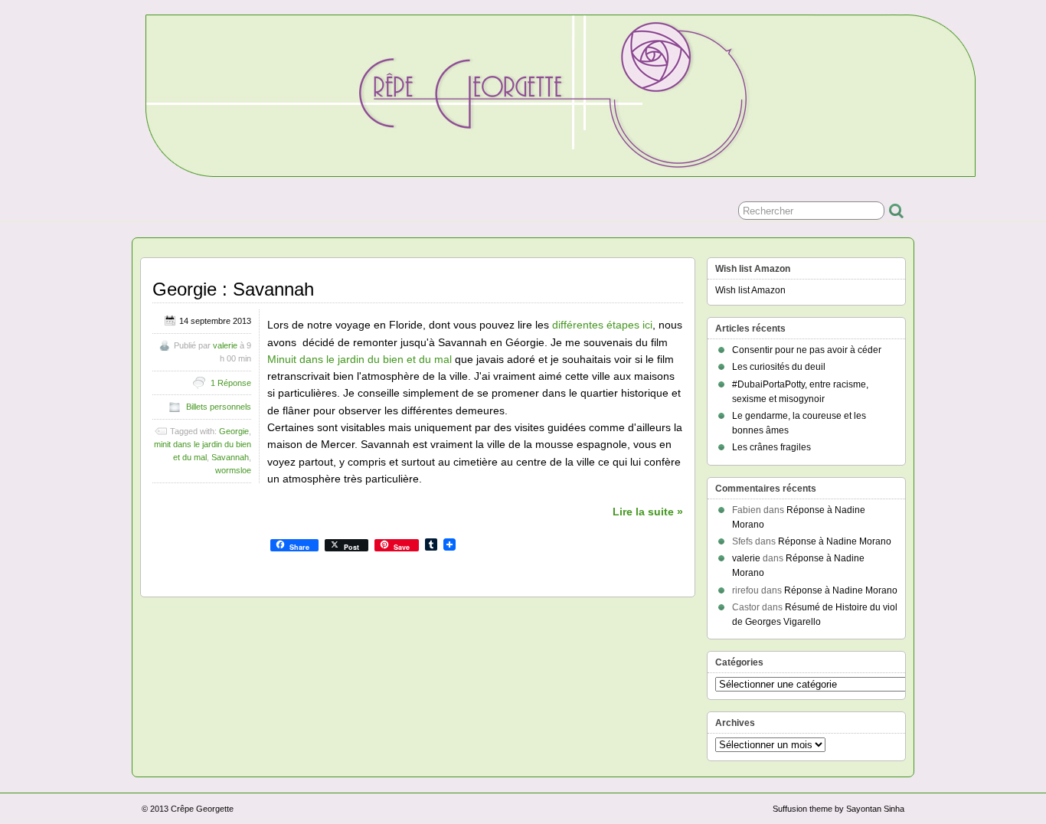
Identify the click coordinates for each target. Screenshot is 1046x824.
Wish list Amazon (750, 290)
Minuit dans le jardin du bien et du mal (359, 359)
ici (647, 325)
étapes (622, 325)
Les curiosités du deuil (778, 366)
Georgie (234, 431)
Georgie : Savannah (233, 289)
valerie (225, 345)
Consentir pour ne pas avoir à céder (806, 350)
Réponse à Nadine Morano (834, 541)
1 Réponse (231, 382)
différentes (577, 325)
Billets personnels (218, 406)
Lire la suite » (648, 511)
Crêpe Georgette (202, 808)
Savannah (230, 457)
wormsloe (233, 470)
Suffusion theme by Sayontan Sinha (838, 808)
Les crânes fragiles (771, 447)
